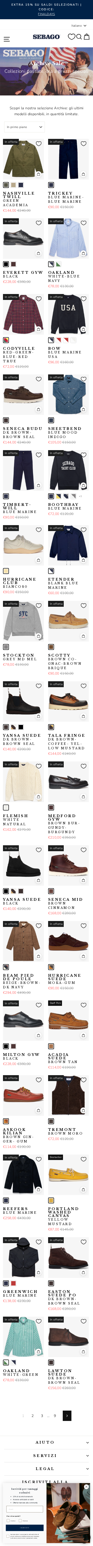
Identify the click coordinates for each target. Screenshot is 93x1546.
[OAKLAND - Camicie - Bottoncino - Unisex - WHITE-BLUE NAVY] (51, 264)
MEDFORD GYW (64, 824)
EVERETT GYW (23, 274)
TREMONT (65, 1131)
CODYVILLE (19, 355)
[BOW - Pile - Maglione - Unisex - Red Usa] (66, 340)
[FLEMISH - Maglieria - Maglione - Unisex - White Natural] (6, 807)
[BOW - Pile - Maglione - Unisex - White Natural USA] (73, 340)
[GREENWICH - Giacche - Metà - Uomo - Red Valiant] (13, 1283)
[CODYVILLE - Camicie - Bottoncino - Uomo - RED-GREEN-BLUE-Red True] (6, 340)
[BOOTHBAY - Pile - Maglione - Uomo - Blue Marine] (51, 496)
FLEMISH (15, 820)
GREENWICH (20, 1293)
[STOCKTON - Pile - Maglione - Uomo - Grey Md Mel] (6, 647)
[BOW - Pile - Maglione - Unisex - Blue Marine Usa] (51, 340)
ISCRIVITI (24, 1528)
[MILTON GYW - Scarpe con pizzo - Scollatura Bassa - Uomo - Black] (6, 1046)
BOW (65, 353)
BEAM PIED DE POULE (22, 981)
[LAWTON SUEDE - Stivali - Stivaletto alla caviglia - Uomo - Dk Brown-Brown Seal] (51, 1362)
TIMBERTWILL (20, 508)
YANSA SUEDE (22, 740)
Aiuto (45, 1442)
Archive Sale (46, 63)
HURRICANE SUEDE (65, 979)
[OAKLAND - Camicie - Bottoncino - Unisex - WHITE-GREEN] (59, 264)
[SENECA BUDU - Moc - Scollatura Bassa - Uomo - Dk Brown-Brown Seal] (6, 420)
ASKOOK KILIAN (18, 1135)
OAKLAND (64, 277)
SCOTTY (65, 662)
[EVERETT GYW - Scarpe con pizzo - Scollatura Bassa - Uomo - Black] (6, 264)
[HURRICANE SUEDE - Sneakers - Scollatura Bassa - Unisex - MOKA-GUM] (51, 967)
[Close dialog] (86, 1486)
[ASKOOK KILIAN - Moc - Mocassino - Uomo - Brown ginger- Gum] (6, 1121)
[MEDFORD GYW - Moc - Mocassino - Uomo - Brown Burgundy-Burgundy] (51, 807)
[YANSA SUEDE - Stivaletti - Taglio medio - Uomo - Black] (21, 727)
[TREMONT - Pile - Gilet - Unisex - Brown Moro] (51, 1121)
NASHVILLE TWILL (19, 199)
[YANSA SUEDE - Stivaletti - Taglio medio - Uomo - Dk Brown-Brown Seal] (6, 727)
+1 (80, 496)
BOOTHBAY (65, 506)
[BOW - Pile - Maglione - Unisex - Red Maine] (59, 340)
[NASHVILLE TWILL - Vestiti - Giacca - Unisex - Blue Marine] (21, 185)
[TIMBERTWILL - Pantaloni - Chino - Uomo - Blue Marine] (6, 496)
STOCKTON (20, 657)
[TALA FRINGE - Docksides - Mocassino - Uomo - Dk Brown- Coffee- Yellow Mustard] (51, 727)
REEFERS (20, 1211)
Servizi (45, 1456)
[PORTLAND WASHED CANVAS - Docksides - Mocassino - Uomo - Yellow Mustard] (51, 1200)
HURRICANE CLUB (19, 583)
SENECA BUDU (23, 433)
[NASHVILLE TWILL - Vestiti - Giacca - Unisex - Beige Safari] (13, 185)
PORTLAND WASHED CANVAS (63, 1216)
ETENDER (63, 583)
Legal (45, 1469)
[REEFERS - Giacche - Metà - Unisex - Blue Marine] (6, 1200)
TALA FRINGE (67, 742)
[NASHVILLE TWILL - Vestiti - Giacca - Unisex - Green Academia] (6, 185)
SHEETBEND (65, 433)
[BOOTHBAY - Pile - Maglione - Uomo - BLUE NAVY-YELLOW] (59, 496)
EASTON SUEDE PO (64, 1297)
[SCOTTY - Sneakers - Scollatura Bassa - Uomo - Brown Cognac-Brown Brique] (51, 647)
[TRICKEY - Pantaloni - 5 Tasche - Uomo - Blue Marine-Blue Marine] (51, 185)
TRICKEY (66, 197)
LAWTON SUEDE (64, 1376)
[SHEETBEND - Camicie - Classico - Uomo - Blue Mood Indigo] (51, 420)
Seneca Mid (65, 904)
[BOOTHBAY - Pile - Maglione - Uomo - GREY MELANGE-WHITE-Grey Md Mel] (73, 496)
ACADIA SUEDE (63, 1058)
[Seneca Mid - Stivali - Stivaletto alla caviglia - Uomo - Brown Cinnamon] (51, 891)
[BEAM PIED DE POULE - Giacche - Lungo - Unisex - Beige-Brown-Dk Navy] (6, 967)
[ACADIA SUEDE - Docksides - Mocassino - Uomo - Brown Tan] (51, 1046)
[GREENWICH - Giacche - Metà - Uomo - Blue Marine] (6, 1283)
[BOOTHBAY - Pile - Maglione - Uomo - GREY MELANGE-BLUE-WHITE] (66, 496)
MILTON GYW (21, 1056)
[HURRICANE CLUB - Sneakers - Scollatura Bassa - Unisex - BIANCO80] (6, 571)
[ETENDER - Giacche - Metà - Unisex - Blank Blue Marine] (51, 571)
